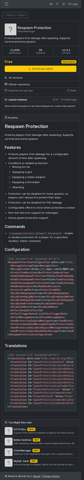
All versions (15, 77)
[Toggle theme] (57, 4)
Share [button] (73, 90)
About (36, 476)
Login (74, 3)
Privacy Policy (51, 476)
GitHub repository (19, 84)
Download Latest (42, 68)
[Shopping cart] (63, 4)
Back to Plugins (16, 14)
